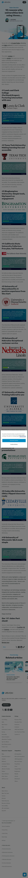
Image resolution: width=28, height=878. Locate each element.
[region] (14, 439)
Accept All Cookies (14, 440)
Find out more (22, 436)
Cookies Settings (14, 444)
